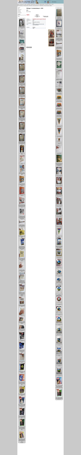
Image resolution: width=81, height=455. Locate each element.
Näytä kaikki (22, 442)
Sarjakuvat (22, 4)
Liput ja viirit (51, 4)
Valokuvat (46, 4)
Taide (45, 5)
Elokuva (34, 27)
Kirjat (19, 4)
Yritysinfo (19, 11)
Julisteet (37, 4)
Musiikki (28, 4)
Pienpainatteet (33, 4)
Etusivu (19, 7)
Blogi (18, 8)
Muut (51, 5)
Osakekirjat (42, 5)
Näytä (21, 62)
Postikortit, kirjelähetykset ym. (34, 5)
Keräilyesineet (42, 4)
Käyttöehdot (19, 9)
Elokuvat (47, 5)
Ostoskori (19, 10)
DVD (33, 28)
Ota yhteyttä (19, 12)
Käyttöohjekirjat (20, 5)
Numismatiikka (26, 5)
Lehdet (25, 4)
